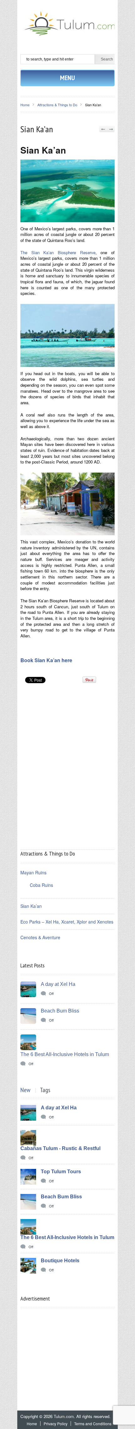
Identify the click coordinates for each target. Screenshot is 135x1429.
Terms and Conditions (92, 1423)
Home (25, 104)
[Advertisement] (67, 722)
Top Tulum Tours (61, 1171)
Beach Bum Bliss (60, 1010)
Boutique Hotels (60, 1260)
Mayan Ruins (33, 872)
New (25, 1090)
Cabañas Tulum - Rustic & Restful (60, 1148)
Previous (103, 129)
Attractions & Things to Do (57, 104)
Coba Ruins (41, 885)
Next (111, 129)
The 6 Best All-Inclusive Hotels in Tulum (64, 1054)
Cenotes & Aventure (40, 937)
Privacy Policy (56, 1423)
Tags (45, 1090)
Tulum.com (64, 1416)
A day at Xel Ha (58, 984)
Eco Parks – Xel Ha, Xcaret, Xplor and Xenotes (66, 922)
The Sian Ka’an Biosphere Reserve (57, 252)
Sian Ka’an (31, 906)
